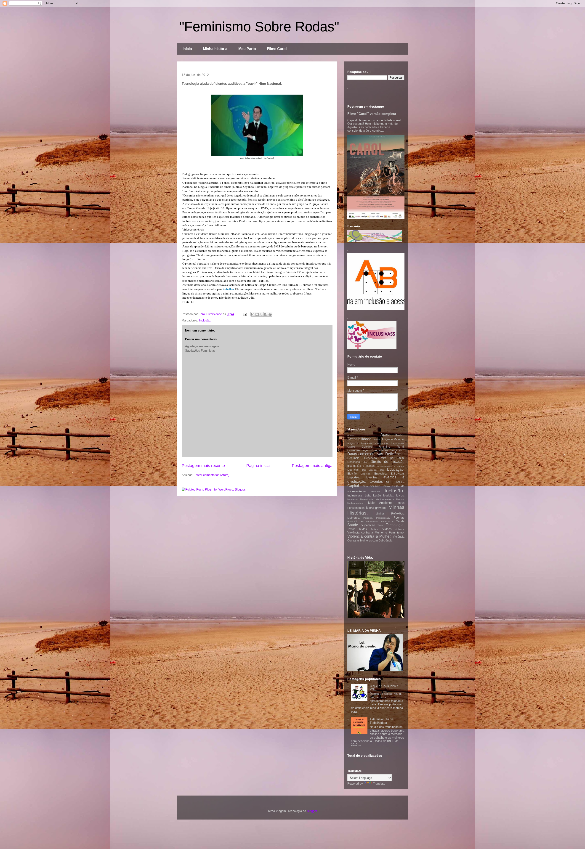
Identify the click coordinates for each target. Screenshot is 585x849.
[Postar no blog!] (257, 314)
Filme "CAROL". (372, 486)
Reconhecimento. (370, 521)
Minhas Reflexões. (390, 513)
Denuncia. (353, 457)
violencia (399, 529)
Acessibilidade (392, 435)
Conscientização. (358, 450)
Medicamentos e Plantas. (390, 499)
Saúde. (353, 525)
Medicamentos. (355, 503)
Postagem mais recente (203, 465)
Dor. (382, 470)
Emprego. (366, 473)
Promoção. (353, 521)
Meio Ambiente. (380, 502)
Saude (400, 521)
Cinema (351, 447)
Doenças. (353, 469)
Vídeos (387, 529)
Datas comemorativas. (365, 454)
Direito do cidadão (387, 462)
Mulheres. (353, 517)
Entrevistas (397, 473)
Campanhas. (382, 443)
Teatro (381, 525)
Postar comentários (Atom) (211, 475)
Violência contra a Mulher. (369, 536)
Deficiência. (394, 454)
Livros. (400, 495)
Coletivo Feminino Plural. (383, 446)
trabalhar (228, 289)
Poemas (399, 517)
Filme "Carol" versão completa (371, 114)
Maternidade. (367, 499)
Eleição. (352, 473)
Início (187, 49)
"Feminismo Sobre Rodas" (259, 26)
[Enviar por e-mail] (252, 314)
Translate (379, 783)
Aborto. (351, 435)
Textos (351, 529)
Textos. (363, 529)
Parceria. (368, 518)
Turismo (375, 529)
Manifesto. (352, 499)
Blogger (312, 811)
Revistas (385, 521)
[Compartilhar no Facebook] (265, 314)
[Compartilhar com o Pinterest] (270, 314)
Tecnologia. (395, 525)
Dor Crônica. (370, 470)
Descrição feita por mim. (384, 457)
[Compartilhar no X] (261, 314)
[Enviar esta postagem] (244, 314)
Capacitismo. (397, 443)
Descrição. (354, 461)
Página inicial (258, 465)
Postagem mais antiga (312, 465)
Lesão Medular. (383, 495)
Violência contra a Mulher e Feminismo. (375, 532)
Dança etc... (396, 450)
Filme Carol (277, 49)
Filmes (386, 486)
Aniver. (376, 439)
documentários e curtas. (390, 466)
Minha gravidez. (376, 507)
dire (365, 462)
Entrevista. (380, 473)
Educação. (395, 469)
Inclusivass (354, 495)
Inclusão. (205, 320)
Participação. (383, 518)
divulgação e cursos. (361, 465)
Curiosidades (380, 450)
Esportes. (353, 477)
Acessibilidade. (359, 439)
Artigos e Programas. (360, 443)
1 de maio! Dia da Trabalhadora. (381, 720)
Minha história (215, 49)
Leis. (368, 495)
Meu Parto (247, 49)
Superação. (368, 525)
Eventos (371, 477)
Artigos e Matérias (393, 439)
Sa (392, 521)
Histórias (375, 491)
